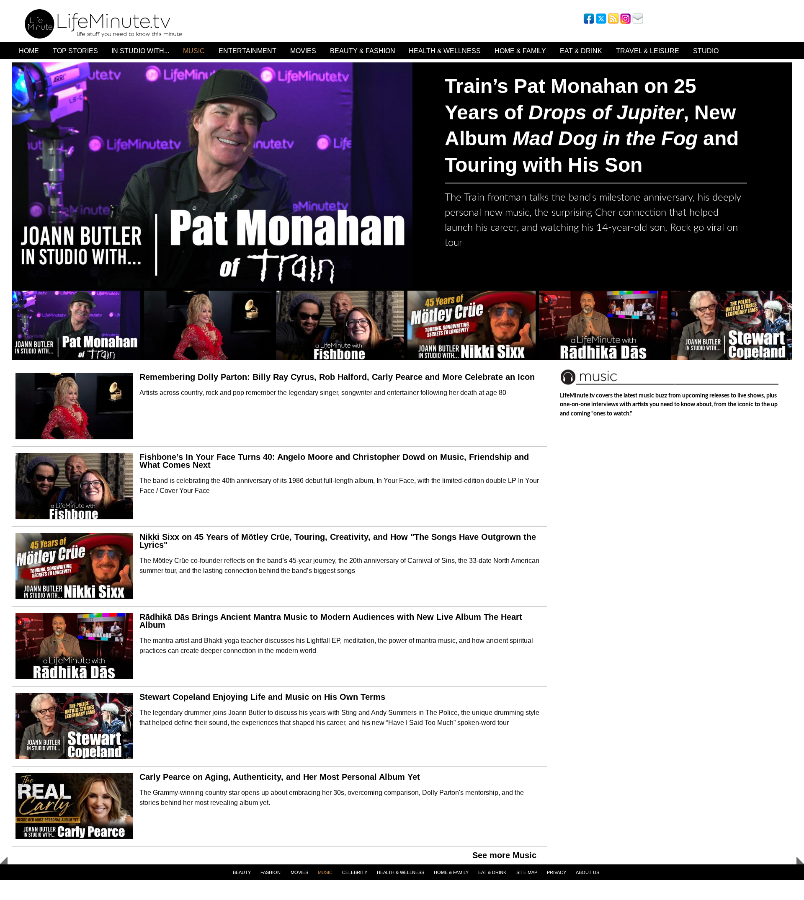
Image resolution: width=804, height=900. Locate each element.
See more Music (504, 855)
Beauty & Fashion (362, 50)
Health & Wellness (445, 50)
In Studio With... (140, 50)
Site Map (526, 872)
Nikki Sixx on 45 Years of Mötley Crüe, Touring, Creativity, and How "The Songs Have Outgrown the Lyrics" (337, 540)
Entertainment (247, 50)
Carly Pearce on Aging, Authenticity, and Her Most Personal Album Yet (279, 776)
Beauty (242, 872)
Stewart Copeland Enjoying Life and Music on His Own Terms (262, 696)
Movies (303, 50)
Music (194, 50)
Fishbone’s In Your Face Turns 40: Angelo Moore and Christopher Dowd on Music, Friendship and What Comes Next (334, 460)
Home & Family (520, 50)
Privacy (556, 872)
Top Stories (75, 50)
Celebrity (354, 872)
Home (29, 50)
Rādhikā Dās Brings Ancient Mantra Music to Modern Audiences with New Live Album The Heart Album (330, 620)
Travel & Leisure (647, 50)
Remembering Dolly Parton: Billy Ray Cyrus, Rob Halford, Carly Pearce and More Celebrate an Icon (337, 377)
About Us (587, 872)
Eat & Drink (581, 50)
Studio (706, 50)
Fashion (270, 872)
